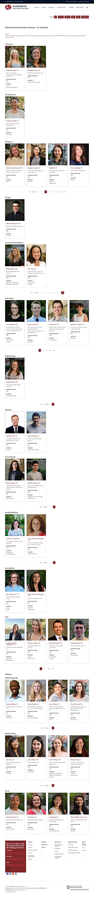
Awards (30, 853)
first (30, 191)
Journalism (68, 35)
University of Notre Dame (19, 886)
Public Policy (8, 37)
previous (35, 191)
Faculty (56, 851)
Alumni (43, 847)
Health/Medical (62, 35)
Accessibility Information (10, 891)
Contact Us (23, 890)
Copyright (7, 886)
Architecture (13, 35)
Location (61, 17)
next (61, 191)
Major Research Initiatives (58, 845)
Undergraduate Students (58, 857)
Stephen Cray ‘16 (11, 436)
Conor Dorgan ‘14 (33, 436)
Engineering (44, 35)
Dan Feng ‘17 (10, 760)
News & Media (79, 7)
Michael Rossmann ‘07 (13, 223)
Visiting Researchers (73, 847)
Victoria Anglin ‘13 (34, 643)
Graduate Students (59, 854)
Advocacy (7, 35)
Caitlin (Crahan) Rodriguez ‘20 (11, 643)
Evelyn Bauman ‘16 (12, 70)
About (37, 7)
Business (19, 35)
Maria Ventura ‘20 (76, 704)
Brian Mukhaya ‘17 (12, 704)
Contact (30, 847)
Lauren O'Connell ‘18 (13, 538)
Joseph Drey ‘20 (54, 324)
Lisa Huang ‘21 (54, 817)
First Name (9, 850)
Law (73, 35)
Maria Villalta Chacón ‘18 (79, 817)
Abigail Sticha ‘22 (11, 269)
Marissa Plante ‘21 (12, 483)
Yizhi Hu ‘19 (53, 168)
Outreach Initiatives (32, 850)
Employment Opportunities (31, 856)
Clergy (23, 35)
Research (51, 7)
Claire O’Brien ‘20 (55, 760)
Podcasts (84, 850)
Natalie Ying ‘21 (76, 760)
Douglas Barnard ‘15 (55, 643)
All (55, 17)
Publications (57, 848)
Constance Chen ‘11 (12, 121)
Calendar (71, 7)
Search (87, 8)
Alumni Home (85, 17)
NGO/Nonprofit (82, 35)
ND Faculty (70, 844)
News (83, 847)
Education (38, 35)
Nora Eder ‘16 (32, 817)
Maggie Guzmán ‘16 (34, 168)
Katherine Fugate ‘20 (77, 324)
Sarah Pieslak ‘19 (33, 704)
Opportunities (61, 7)
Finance (49, 35)
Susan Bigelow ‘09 (12, 324)
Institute (30, 844)
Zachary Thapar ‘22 (34, 483)
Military (76, 35)
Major (73, 17)
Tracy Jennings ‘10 (76, 168)
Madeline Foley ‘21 (34, 70)
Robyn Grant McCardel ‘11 (14, 168)
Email (8, 862)
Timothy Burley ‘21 (12, 817)
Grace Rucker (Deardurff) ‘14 (36, 539)
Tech (13, 37)
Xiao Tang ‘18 (32, 269)
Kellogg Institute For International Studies (15, 888)
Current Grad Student (30, 35)
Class (78, 17)
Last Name (9, 856)
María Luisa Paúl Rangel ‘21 (35, 595)
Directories (44, 844)
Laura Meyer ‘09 (33, 760)
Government (55, 35)
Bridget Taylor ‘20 (12, 382)
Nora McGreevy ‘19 (12, 594)
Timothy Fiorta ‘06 (77, 643)
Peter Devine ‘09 (33, 324)
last (64, 191)
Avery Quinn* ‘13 (54, 704)
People (44, 7)
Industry (67, 17)
